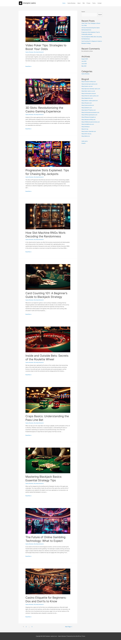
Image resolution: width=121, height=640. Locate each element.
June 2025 (84, 63)
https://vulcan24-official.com (89, 81)
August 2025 (85, 59)
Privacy (88, 3)
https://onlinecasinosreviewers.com (90, 112)
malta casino (85, 141)
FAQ (84, 3)
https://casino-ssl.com (87, 86)
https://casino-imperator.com (89, 131)
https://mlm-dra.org (86, 133)
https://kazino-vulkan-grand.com (90, 100)
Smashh (83, 143)
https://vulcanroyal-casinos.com (89, 84)
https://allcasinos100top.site (88, 119)
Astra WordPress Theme (79, 636)
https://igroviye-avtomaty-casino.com (91, 88)
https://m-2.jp (85, 129)
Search (83, 11)
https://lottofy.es (86, 126)
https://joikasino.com (87, 107)
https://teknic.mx (86, 136)
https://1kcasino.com (87, 103)
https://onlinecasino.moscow (89, 93)
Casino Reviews (71, 3)
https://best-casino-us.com (88, 91)
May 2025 (84, 66)
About (79, 3)
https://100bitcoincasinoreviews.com (91, 122)
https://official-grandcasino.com (89, 114)
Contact (99, 3)
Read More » (28, 66)
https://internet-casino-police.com (90, 95)
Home (63, 3)
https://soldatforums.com (88, 124)
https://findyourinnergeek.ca (89, 117)
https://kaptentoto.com (87, 98)
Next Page (68, 626)
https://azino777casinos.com (89, 110)
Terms (94, 3)
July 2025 (84, 61)
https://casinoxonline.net (88, 105)
